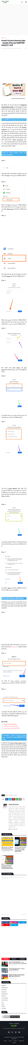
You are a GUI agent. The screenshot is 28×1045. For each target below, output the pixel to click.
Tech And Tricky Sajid (15, 1037)
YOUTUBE (14, 1008)
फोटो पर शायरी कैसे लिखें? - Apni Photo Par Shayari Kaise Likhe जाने (17, 963)
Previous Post (5, 914)
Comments (22, 959)
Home (2, 38)
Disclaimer (21, 1040)
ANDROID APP (14, 987)
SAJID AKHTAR (13, 804)
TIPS (6, 38)
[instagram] (12, 829)
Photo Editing (14, 998)
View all (25, 834)
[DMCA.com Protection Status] (10, 1018)
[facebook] (9, 829)
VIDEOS (14, 1006)
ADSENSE (14, 985)
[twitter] (10, 829)
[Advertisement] (14, 20)
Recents (14, 959)
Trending (11, 795)
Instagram (14, 992)
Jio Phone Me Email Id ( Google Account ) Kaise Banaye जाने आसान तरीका (20, 849)
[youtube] (14, 829)
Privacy (15, 1040)
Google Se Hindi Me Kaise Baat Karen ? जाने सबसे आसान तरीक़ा (7, 867)
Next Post (23, 914)
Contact (14, 1042)
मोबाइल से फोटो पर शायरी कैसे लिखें (11, 726)
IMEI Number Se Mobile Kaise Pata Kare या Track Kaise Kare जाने (7, 849)
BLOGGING (14, 989)
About (10, 1040)
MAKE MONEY (14, 994)
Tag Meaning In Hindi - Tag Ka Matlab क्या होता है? (17, 969)
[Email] (20, 799)
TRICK (15, 795)
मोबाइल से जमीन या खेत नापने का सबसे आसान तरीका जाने (16, 975)
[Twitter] (10, 799)
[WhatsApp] (16, 799)
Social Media (14, 1000)
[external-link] (16, 829)
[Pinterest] (13, 799)
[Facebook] (6, 799)
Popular (5, 959)
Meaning (14, 996)
